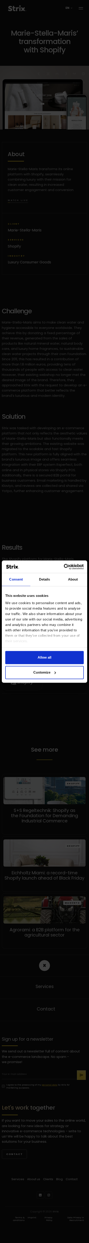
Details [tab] (44, 579)
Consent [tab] (16, 579)
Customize (41, 672)
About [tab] (73, 579)
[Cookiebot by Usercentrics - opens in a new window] (64, 567)
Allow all (44, 658)
